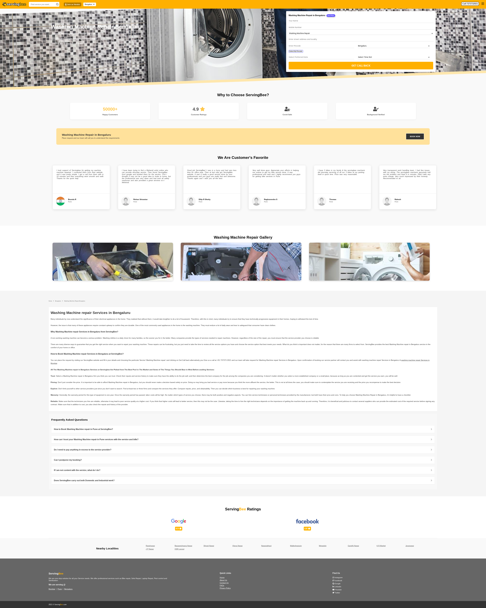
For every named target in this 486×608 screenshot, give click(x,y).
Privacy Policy (225, 588)
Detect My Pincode (295, 51)
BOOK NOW (415, 136)
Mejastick (322, 546)
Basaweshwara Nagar (183, 546)
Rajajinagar (150, 546)
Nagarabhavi (266, 546)
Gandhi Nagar (353, 546)
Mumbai (52, 589)
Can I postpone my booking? (68, 460)
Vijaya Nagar (237, 546)
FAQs (222, 585)
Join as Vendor (73, 4)
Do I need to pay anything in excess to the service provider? (82, 450)
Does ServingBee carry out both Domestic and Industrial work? (84, 480)
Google (337, 584)
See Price (330, 15)
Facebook (338, 581)
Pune (60, 589)
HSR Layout (179, 549)
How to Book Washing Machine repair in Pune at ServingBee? (83, 429)
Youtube (338, 590)
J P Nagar (150, 549)
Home (222, 577)
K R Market (381, 546)
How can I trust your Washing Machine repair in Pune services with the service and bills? (96, 439)
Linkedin (337, 587)
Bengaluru (68, 589)
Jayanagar (410, 546)
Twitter (337, 593)
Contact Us (224, 583)
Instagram (338, 577)
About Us (223, 580)
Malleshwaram (296, 546)
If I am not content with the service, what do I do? (77, 470)
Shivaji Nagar (209, 546)
